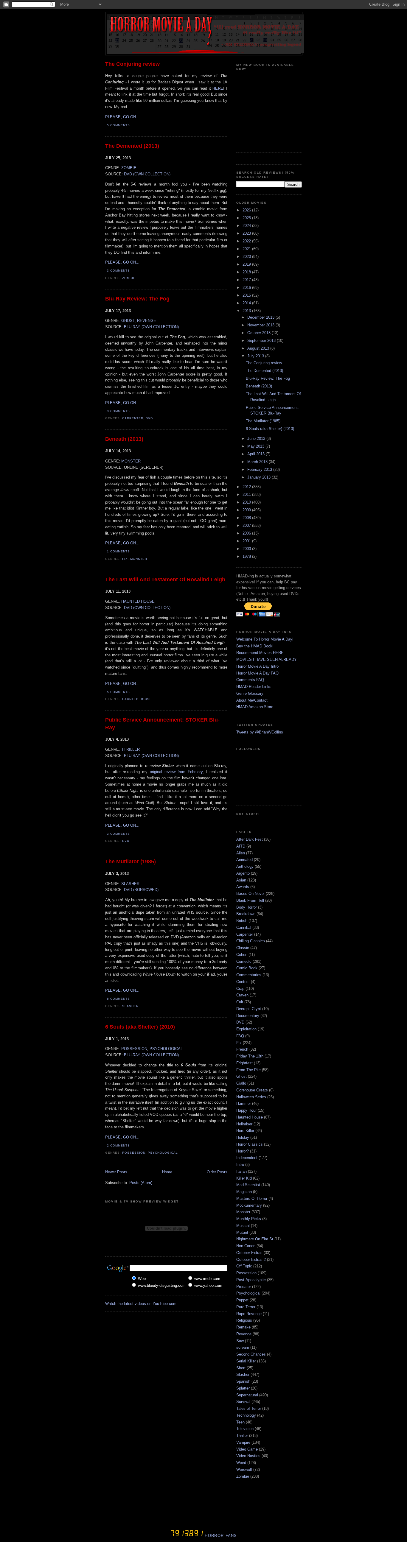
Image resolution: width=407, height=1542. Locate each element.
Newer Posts (116, 1172)
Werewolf (244, 1469)
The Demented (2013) (132, 146)
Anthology (245, 866)
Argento (243, 873)
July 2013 (256, 356)
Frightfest (244, 1063)
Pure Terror (245, 1307)
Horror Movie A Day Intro (257, 666)
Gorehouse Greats (252, 1090)
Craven (242, 995)
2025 (247, 218)
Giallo (241, 1083)
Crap (240, 988)
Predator (243, 1286)
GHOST (128, 320)
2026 (247, 210)
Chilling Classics (250, 941)
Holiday (242, 1137)
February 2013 (260, 469)
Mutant (242, 1232)
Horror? (242, 1151)
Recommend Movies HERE (260, 652)
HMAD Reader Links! (254, 686)
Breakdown (245, 914)
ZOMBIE (128, 168)
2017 (247, 280)
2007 (247, 525)
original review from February (176, 772)
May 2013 (256, 446)
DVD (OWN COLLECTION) (147, 174)
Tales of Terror (248, 1408)
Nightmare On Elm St (254, 1239)
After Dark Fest (249, 839)
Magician (244, 1191)
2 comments (118, 1145)
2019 (247, 264)
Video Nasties (248, 1456)
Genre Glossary (249, 693)
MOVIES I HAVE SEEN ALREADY (266, 659)
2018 (247, 272)
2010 (247, 502)
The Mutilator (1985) (130, 862)
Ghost (241, 1076)
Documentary (247, 1015)
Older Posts (217, 1172)
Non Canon (245, 1246)
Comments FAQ (250, 679)
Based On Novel (250, 893)
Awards (242, 886)
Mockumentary (249, 1205)
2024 (247, 225)
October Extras (249, 1252)
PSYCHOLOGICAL (166, 1048)
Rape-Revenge (249, 1314)
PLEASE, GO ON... (122, 117)
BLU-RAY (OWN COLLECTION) (151, 327)
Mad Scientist (248, 1185)
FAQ (240, 1036)
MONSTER (131, 461)
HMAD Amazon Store (254, 707)
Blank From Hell (250, 900)
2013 (247, 311)
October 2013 (259, 333)
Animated (244, 859)
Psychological (163, 1152)
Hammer (243, 1103)
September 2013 (262, 340)
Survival (243, 1401)
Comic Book (246, 968)
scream (242, 1347)
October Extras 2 (251, 1259)
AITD (240, 846)
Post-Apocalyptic (251, 1280)
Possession (133, 1152)
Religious (244, 1320)
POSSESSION (134, 1048)
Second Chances (251, 1354)
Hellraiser (244, 1124)
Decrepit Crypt (248, 1009)
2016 (247, 287)
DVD (149, 418)
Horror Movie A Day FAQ (257, 673)
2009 (247, 510)
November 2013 (261, 325)
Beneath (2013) (124, 439)
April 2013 (256, 454)
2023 (247, 233)
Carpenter (132, 418)
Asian (241, 880)
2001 (247, 541)
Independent (246, 1157)
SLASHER (130, 883)
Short (241, 1368)
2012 (247, 487)
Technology (246, 1415)
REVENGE (146, 320)
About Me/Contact (252, 700)
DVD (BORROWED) (141, 889)
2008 (247, 517)
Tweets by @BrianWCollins (259, 732)
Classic (242, 948)
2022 (247, 241)
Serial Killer (246, 1361)
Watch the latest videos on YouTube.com (140, 1303)
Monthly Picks (248, 1219)
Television (245, 1428)
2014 (247, 303)
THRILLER (130, 749)
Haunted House (137, 699)
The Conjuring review (132, 64)
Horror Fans (220, 1535)
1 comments (118, 551)
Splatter (243, 1388)
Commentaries (248, 975)
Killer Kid (244, 1178)
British (241, 920)
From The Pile (248, 1070)
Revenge (243, 1334)
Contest (243, 981)
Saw (240, 1341)
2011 (247, 494)
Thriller (242, 1435)
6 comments (118, 998)
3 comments (118, 270)
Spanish (243, 1381)
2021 (247, 249)
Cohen (241, 954)
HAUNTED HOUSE (138, 601)
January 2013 (259, 477)
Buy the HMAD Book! (255, 646)
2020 (247, 256)
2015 (247, 295)
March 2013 (258, 462)
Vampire (243, 1442)
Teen (240, 1422)
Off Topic (244, 1266)
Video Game (247, 1449)
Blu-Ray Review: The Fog (137, 299)
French (242, 1049)
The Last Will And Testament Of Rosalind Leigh (165, 579)
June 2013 (256, 438)
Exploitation (246, 1029)
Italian (241, 1171)
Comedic (243, 961)
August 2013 (258, 348)
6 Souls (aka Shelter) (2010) (140, 1027)
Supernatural (247, 1395)
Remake (243, 1327)
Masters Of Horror (251, 1198)
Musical (243, 1225)
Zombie (129, 278)
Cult (239, 1002)
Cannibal (243, 927)
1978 (247, 556)
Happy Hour (246, 1110)
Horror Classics (249, 1144)
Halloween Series (251, 1097)
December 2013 (261, 317)
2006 (247, 533)
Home (167, 1172)
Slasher (130, 1006)
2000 (247, 548)
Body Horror (246, 907)
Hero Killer (245, 1130)
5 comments (118, 125)
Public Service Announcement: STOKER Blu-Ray (162, 723)
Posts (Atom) (140, 1182)
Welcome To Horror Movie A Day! (264, 639)
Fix (125, 558)
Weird (241, 1462)
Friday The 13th (249, 1056)
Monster (138, 558)
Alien (240, 853)
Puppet (242, 1300)
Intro (240, 1164)
